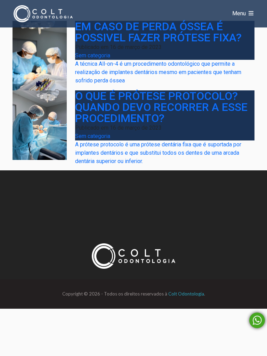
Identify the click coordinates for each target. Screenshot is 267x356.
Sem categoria (92, 55)
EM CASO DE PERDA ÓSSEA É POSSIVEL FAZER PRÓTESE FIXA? (158, 32)
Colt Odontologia (186, 294)
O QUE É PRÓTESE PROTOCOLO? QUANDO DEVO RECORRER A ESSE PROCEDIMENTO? (161, 107)
